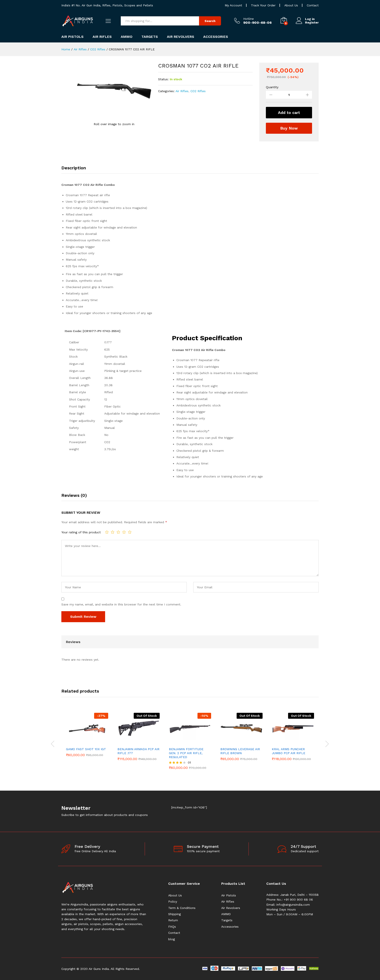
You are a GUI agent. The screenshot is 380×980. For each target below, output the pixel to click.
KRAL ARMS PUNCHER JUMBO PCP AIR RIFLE (288, 751)
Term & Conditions (181, 908)
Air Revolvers (230, 908)
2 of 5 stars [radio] (112, 532)
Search (210, 21)
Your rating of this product (81, 532)
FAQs (172, 926)
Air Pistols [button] (72, 36)
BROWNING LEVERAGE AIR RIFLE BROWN (240, 751)
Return (173, 920)
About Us (291, 5)
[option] (87, 734)
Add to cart (289, 112)
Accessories (230, 926)
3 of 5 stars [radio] (118, 532)
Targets (226, 920)
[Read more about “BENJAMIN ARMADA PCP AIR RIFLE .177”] (133, 742)
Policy (172, 901)
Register (312, 22)
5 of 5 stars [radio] (130, 532)
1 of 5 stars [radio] (107, 532)
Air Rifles (181, 91)
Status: (163, 79)
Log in (310, 19)
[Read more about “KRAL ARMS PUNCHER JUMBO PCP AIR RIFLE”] (288, 742)
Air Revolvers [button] (180, 36)
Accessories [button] (215, 36)
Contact (313, 5)
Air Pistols (228, 895)
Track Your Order (263, 5)
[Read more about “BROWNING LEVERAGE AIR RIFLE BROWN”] (236, 742)
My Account (233, 5)
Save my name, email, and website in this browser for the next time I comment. (121, 604)
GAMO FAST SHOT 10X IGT (86, 749)
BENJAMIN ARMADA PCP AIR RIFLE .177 (138, 751)
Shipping (174, 914)
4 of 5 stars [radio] (124, 532)
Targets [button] (149, 36)
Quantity (272, 87)
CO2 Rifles (198, 91)
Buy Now (289, 128)
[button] (82, 742)
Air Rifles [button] (102, 36)
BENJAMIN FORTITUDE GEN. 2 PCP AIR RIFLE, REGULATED (186, 753)
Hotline (248, 18)
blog (171, 939)
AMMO (226, 914)
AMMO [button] (126, 36)
